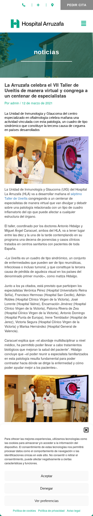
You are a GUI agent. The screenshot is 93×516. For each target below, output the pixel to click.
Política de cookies (24, 510)
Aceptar (46, 476)
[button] (86, 430)
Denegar (46, 488)
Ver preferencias (47, 501)
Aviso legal (73, 510)
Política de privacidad (51, 510)
